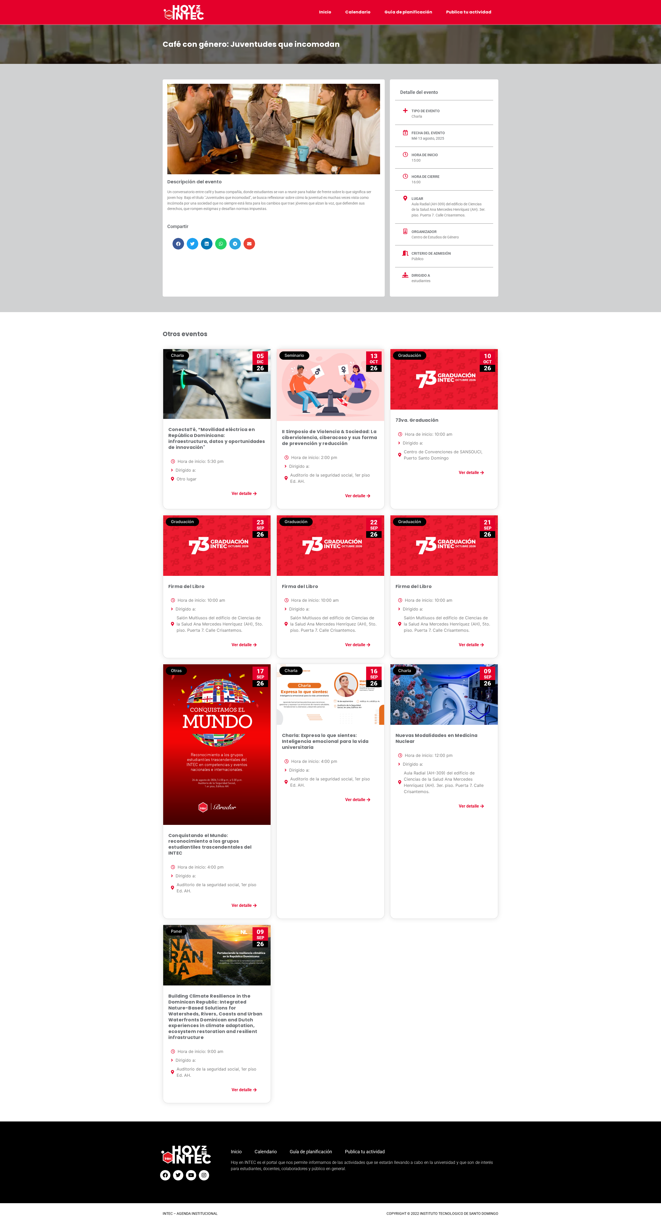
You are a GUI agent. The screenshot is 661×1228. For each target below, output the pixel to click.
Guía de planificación (408, 12)
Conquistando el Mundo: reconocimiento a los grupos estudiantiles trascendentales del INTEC (210, 844)
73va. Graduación (417, 420)
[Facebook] (165, 1175)
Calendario (358, 12)
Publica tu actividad (468, 12)
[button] (178, 244)
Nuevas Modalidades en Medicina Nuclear (436, 738)
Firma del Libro (186, 586)
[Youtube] (191, 1175)
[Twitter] (178, 1175)
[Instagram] (204, 1175)
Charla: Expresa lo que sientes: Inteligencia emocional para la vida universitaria (325, 741)
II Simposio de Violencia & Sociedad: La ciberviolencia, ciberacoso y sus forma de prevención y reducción (329, 437)
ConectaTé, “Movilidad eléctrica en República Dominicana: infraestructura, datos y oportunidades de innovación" (216, 438)
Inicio (325, 12)
